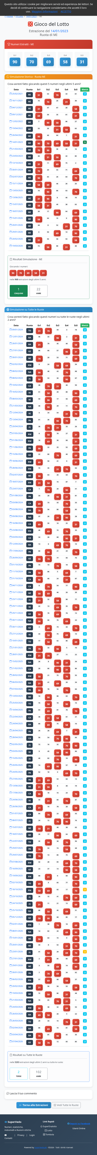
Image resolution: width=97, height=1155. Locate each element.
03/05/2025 (17, 751)
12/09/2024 (17, 543)
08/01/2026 (17, 930)
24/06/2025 (17, 799)
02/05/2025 (17, 744)
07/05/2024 (17, 433)
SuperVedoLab (40, 1147)
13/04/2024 (17, 419)
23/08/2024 (17, 530)
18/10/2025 (17, 889)
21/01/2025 (17, 647)
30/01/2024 (17, 169)
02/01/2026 (17, 924)
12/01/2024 (17, 336)
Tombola (49, 1134)
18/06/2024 (17, 460)
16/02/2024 (17, 391)
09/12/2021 (17, 114)
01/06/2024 (17, 440)
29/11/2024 (17, 606)
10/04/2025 (17, 709)
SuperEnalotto (49, 1126)
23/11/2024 (17, 599)
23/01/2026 (17, 951)
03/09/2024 (17, 537)
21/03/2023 (17, 149)
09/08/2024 (17, 516)
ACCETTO (66, 11)
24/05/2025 (17, 771)
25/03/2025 (17, 702)
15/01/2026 (17, 218)
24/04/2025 (17, 723)
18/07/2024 (17, 481)
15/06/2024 (17, 454)
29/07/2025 (17, 848)
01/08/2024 (17, 495)
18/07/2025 (17, 211)
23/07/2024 (17, 488)
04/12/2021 (17, 107)
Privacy (20, 1135)
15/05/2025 (17, 758)
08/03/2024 (17, 398)
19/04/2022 (17, 128)
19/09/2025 (17, 875)
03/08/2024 (17, 502)
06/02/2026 (17, 979)
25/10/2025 (17, 910)
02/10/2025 (17, 882)
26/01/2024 (17, 343)
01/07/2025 (17, 813)
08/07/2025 (17, 820)
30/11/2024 (17, 620)
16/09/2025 (17, 868)
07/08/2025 (17, 861)
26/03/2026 (17, 1013)
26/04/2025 (17, 730)
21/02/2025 (17, 668)
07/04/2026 (17, 1041)
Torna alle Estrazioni (35, 1105)
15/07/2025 (17, 204)
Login (32, 1135)
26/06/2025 (17, 806)
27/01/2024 (17, 350)
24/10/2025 (17, 903)
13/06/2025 (17, 197)
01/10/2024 (17, 564)
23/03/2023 (17, 155)
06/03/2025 (17, 682)
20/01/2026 (17, 225)
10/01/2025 (17, 640)
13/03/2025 (17, 190)
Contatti (8, 1138)
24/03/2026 (17, 1006)
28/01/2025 (17, 654)
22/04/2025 (17, 716)
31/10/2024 (17, 578)
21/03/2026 (17, 1000)
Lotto (20, 16)
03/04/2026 (17, 1034)
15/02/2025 (17, 661)
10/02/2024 (17, 385)
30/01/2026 (17, 972)
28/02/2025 (17, 675)
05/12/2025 (17, 917)
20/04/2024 (17, 426)
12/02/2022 (17, 121)
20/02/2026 (17, 238)
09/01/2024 (17, 329)
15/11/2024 (17, 183)
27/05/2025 (17, 778)
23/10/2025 (17, 896)
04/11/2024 (17, 585)
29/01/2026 (17, 231)
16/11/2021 (17, 100)
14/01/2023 (31, 16)
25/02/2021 (17, 93)
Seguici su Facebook (80, 1123)
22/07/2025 (17, 841)
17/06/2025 (17, 792)
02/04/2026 (17, 1027)
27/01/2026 (17, 958)
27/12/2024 (17, 633)
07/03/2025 (17, 689)
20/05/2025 (17, 765)
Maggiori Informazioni (45, 11)
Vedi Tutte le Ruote (67, 1105)
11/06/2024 (17, 447)
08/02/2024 (17, 371)
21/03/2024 (17, 405)
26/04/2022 (17, 135)
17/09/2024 (17, 550)
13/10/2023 (17, 162)
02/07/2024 (17, 176)
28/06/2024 (17, 467)
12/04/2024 (17, 412)
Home (10, 16)
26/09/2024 (17, 557)
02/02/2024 (17, 364)
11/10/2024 (17, 571)
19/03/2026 (17, 245)
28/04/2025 (17, 737)
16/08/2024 (17, 523)
